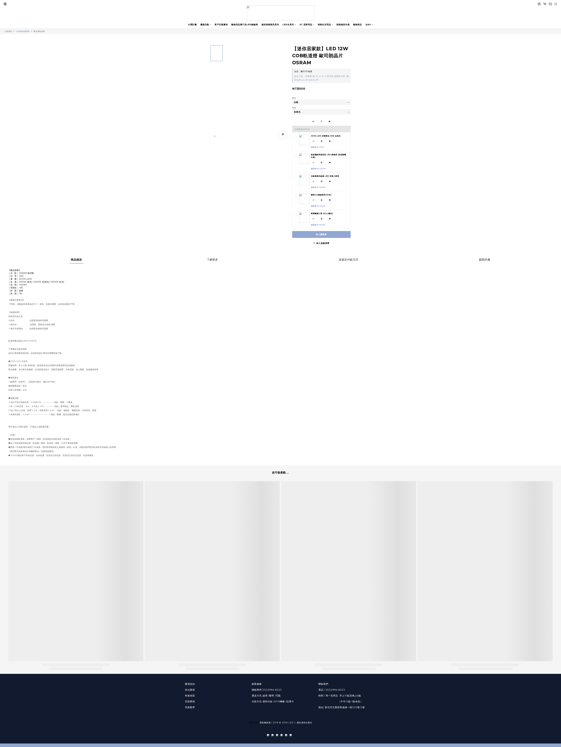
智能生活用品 (324, 24)
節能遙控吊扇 (343, 24)
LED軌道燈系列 (23, 31)
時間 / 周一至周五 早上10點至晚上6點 (339, 695)
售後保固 (190, 695)
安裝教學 (190, 707)
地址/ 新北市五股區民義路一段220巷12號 (341, 707)
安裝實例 (190, 701)
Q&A (368, 24)
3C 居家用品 (305, 24)
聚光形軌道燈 (39, 31)
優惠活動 (204, 24)
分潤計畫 (192, 24)
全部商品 (8, 31)
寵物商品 (357, 24)
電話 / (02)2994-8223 (331, 689)
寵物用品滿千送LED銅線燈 (244, 24)
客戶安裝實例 (221, 24)
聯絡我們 (323, 684)
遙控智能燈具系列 (270, 24)
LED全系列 (288, 24)
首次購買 (190, 689)
